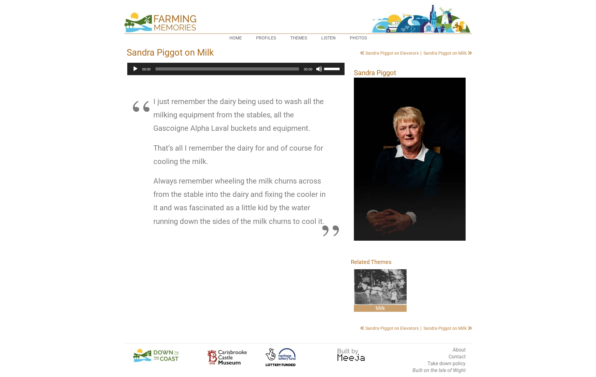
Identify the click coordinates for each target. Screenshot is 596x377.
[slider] (332, 68)
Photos (358, 37)
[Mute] (319, 69)
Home (235, 37)
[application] (236, 69)
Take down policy (446, 363)
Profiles (266, 37)
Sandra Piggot (375, 73)
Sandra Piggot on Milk (445, 53)
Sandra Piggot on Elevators (392, 53)
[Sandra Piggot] (410, 159)
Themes (298, 37)
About (459, 350)
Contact (457, 357)
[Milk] (380, 287)
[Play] (135, 69)
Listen (328, 37)
